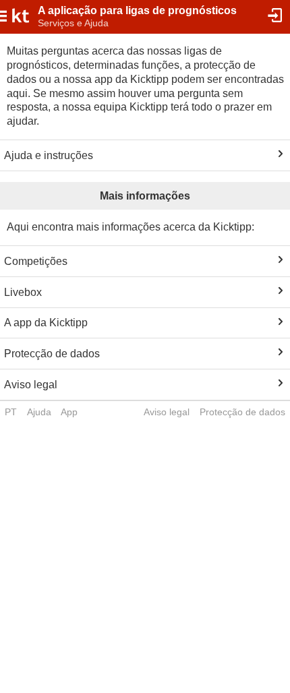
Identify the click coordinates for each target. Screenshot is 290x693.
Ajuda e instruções (48, 155)
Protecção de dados (52, 353)
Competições (35, 261)
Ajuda (39, 411)
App (69, 411)
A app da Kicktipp (46, 322)
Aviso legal (30, 384)
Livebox (23, 292)
